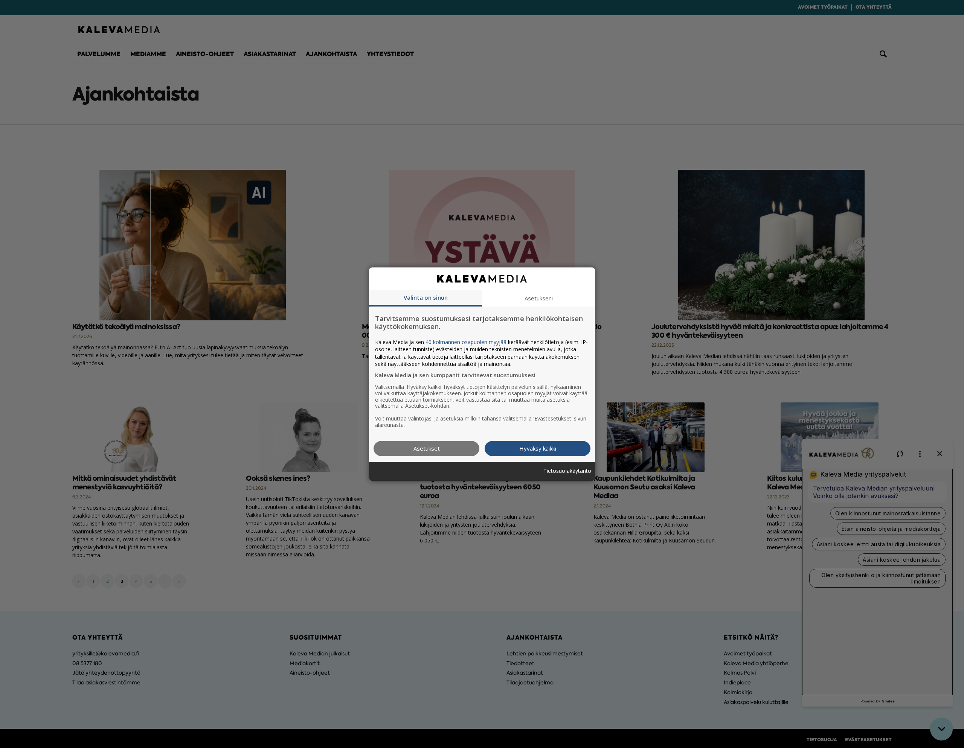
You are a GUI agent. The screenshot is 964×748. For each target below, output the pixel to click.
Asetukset (426, 448)
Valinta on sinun (426, 297)
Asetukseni (539, 298)
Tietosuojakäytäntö (567, 471)
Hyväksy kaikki (537, 448)
